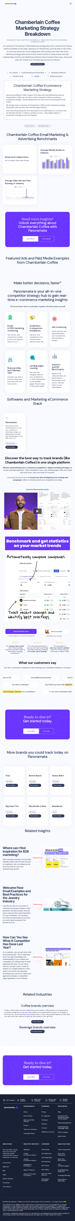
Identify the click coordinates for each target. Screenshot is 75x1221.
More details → (11, 447)
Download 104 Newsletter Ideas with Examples (63, 1117)
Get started (46, 239)
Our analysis (13, 72)
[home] (10, 3)
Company (44, 1120)
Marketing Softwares (58, 72)
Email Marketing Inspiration (63, 1170)
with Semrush (45, 1162)
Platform (44, 1124)
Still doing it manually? (45, 1179)
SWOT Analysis (63, 1132)
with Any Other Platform (46, 1174)
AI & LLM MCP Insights (63, 1165)
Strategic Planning (64, 1175)
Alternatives (45, 1150)
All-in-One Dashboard (61, 1154)
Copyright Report (29, 1133)
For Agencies (45, 1116)
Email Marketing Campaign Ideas (63, 1127)
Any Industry (7, 1187)
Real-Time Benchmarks (62, 1159)
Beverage (28, 1012)
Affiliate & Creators (47, 1132)
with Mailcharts (46, 1154)
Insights (36, 76)
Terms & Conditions (30, 1129)
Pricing (43, 1112)
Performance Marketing (62, 1180)
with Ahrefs (45, 1166)
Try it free (46, 731)
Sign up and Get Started (29, 1120)
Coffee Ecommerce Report (30, 1154)
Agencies (6, 1167)
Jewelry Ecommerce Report (30, 1159)
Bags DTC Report (29, 1170)
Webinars (27, 1150)
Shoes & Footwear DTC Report (30, 1174)
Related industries (56, 76)
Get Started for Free (21, 631)
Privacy (26, 1125)
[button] (70, 3)
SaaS (4, 1175)
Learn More (30, 239)
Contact (44, 1128)
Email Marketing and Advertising (33, 72)
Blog (59, 1112)
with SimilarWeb (46, 1158)
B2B (4, 1171)
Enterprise (6, 1183)
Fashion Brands (8, 1179)
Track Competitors (64, 1150)
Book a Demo (28, 1116)
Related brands (18, 76)
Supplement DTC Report (28, 1165)
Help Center (62, 1136)
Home (25, 1112)
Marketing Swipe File (64, 1123)
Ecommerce (7, 1163)
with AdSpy (45, 1170)
